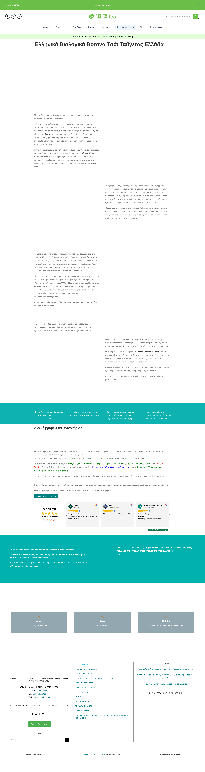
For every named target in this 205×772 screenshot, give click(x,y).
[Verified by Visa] (98, 766)
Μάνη (92, 131)
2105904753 (41, 690)
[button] (169, 514)
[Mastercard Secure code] (106, 766)
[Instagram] (39, 714)
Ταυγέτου (49, 134)
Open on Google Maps (39, 724)
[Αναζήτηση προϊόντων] (195, 16)
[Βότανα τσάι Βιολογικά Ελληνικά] (35, 759)
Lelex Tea (101, 754)
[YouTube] (43, 714)
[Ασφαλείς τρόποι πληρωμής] (102, 759)
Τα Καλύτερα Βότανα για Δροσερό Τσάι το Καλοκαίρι (165, 684)
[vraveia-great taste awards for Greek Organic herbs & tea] (170, 759)
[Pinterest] (46, 714)
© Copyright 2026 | (91, 754)
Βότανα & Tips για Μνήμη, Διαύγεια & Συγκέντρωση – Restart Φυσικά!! (165, 676)
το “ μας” (158, 352)
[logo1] (102, 14)
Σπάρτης (84, 153)
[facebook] (7, 16)
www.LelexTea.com (42, 697)
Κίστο (140, 352)
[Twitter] (36, 714)
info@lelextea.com (42, 694)
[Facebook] (33, 714)
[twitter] (13, 16)
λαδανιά (147, 352)
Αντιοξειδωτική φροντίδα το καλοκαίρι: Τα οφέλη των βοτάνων (165, 669)
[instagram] (19, 16)
